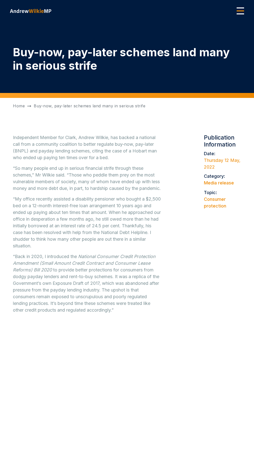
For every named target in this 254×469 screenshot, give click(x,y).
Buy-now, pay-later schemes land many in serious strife (89, 105)
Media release (219, 182)
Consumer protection (215, 202)
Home (19, 105)
